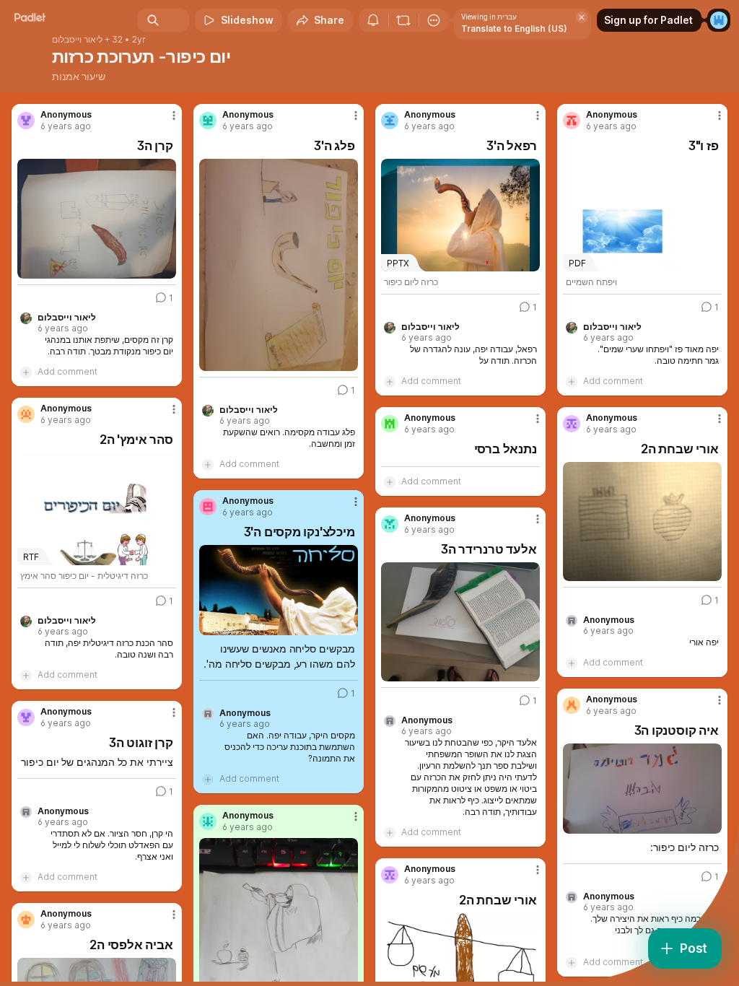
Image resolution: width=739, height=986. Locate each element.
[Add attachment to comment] (26, 371)
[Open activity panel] (373, 20)
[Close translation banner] (581, 17)
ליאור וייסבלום (77, 40)
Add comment (67, 371)
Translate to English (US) (514, 28)
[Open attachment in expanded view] (96, 219)
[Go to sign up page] (718, 20)
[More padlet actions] (433, 20)
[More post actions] (164, 121)
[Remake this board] (403, 20)
